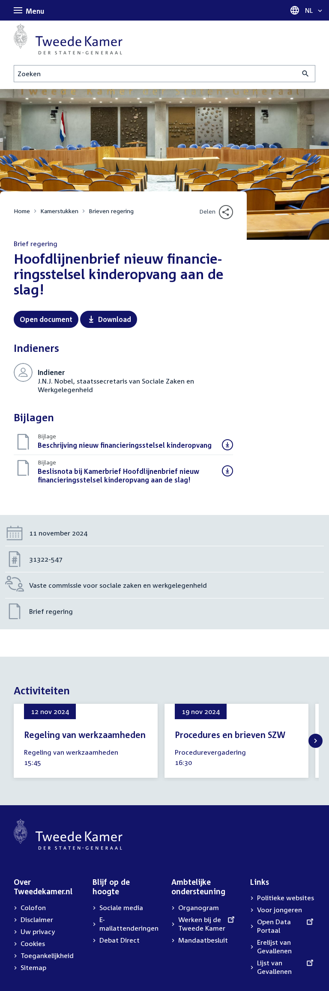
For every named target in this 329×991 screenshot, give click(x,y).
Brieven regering (111, 210)
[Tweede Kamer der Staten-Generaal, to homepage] (68, 39)
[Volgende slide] (315, 741)
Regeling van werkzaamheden (85, 734)
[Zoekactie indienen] (305, 73)
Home (22, 210)
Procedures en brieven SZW (230, 734)
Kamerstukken (59, 210)
